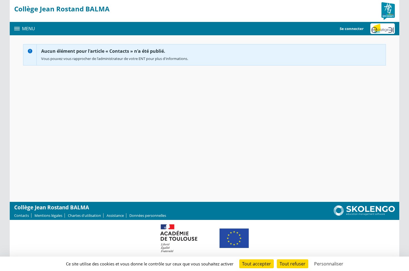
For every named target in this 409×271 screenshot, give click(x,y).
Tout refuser (292, 264)
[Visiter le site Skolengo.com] (364, 214)
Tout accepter (256, 264)
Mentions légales (48, 215)
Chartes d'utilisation (84, 215)
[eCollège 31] (382, 28)
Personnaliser (328, 264)
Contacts (21, 215)
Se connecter (352, 28)
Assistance (115, 215)
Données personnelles (147, 215)
